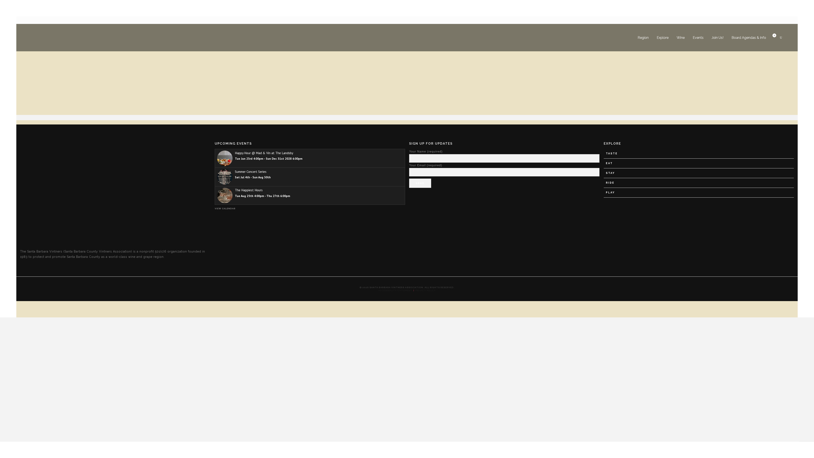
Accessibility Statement (395, 290)
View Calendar (225, 208)
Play (610, 192)
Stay (610, 173)
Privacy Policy (425, 290)
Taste (612, 153)
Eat (609, 163)
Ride (610, 182)
